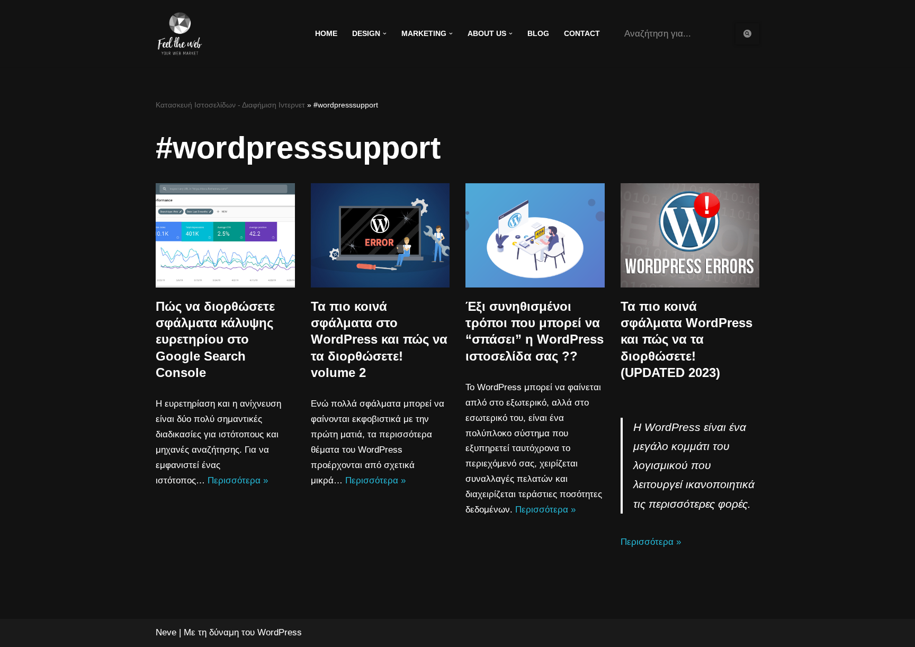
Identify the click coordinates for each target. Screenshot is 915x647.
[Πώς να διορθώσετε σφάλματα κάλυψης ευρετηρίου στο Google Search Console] (225, 235)
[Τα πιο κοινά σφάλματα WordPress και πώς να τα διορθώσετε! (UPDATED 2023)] (690, 235)
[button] (385, 33)
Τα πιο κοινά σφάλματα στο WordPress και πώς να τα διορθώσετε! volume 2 (379, 339)
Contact (582, 34)
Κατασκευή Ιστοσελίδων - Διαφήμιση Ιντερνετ (230, 105)
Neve (166, 632)
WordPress (279, 632)
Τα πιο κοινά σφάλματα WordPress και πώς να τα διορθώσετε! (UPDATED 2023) (686, 339)
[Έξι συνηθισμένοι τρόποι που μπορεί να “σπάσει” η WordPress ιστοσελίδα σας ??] (535, 235)
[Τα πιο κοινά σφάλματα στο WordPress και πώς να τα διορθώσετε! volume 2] (380, 235)
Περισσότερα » (238, 480)
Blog (538, 34)
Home (326, 34)
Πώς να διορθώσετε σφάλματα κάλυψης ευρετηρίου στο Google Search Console (215, 339)
